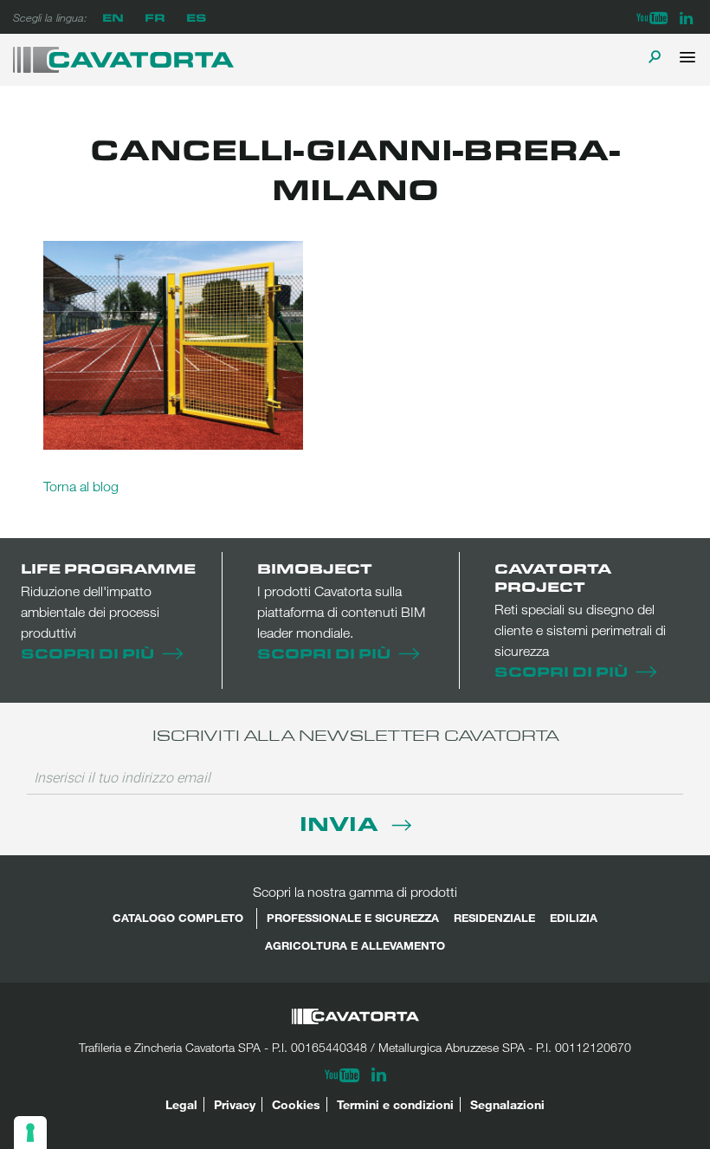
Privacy (234, 1104)
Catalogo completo (178, 918)
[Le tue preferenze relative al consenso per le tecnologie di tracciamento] (30, 1132)
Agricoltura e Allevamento (355, 945)
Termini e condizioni (395, 1104)
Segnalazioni (507, 1104)
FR (155, 17)
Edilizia (573, 918)
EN (113, 17)
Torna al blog (81, 486)
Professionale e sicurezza (353, 918)
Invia (342, 822)
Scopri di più (87, 653)
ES (196, 17)
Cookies (296, 1104)
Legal (181, 1104)
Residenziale (494, 918)
